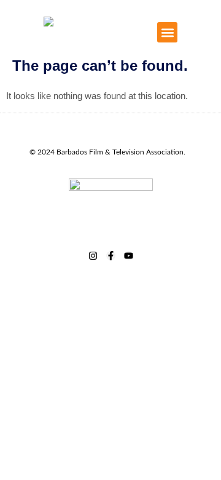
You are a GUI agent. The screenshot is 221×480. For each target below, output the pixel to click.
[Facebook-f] (110, 255)
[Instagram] (93, 255)
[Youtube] (128, 255)
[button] (167, 32)
